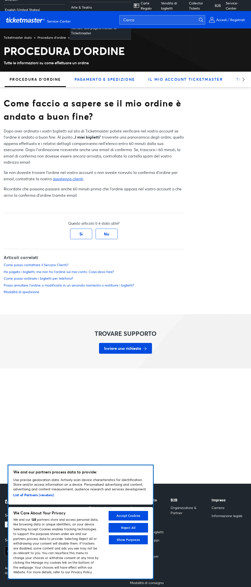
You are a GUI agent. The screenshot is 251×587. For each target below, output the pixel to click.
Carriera (218, 507)
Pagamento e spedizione (105, 79)
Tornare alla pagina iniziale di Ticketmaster (94, 30)
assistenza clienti (68, 178)
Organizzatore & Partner (183, 510)
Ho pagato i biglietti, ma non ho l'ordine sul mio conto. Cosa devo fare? (59, 271)
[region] (80, 522)
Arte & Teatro (81, 7)
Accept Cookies (128, 515)
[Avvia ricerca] (204, 20)
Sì (81, 233)
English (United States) (22, 9)
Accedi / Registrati (230, 19)
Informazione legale (227, 515)
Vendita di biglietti (169, 6)
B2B (218, 5)
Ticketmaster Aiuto (18, 37)
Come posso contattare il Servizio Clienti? (36, 264)
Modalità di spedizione (21, 291)
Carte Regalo (146, 6)
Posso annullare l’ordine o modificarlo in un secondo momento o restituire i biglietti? (69, 285)
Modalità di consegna (146, 582)
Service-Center (232, 6)
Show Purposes (128, 539)
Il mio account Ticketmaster (185, 79)
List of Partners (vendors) (33, 495)
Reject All (128, 527)
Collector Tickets (196, 6)
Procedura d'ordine (52, 37)
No (106, 233)
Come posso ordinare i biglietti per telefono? (38, 278)
